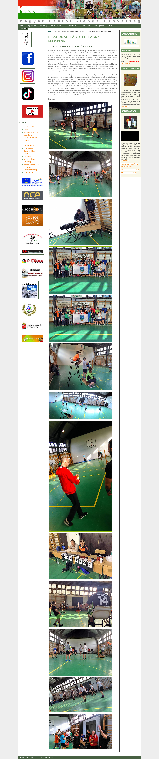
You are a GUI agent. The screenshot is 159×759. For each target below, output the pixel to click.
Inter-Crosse (28, 143)
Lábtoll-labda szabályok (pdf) (130, 170)
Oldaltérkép (43, 26)
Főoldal (21, 26)
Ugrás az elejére (37, 757)
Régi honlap (31, 26)
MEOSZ (26, 154)
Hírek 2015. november (68, 31)
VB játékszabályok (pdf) (128, 173)
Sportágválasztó (29, 148)
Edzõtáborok (28, 156)
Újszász (26, 129)
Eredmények (85, 26)
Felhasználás (126, 63)
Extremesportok (29, 146)
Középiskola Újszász (31, 132)
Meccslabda (28, 135)
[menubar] (68, 27)
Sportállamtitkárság (30, 170)
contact (27, 757)
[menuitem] (21, 25)
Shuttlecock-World (30, 127)
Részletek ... (125, 106)
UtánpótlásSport (29, 172)
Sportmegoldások (30, 151)
